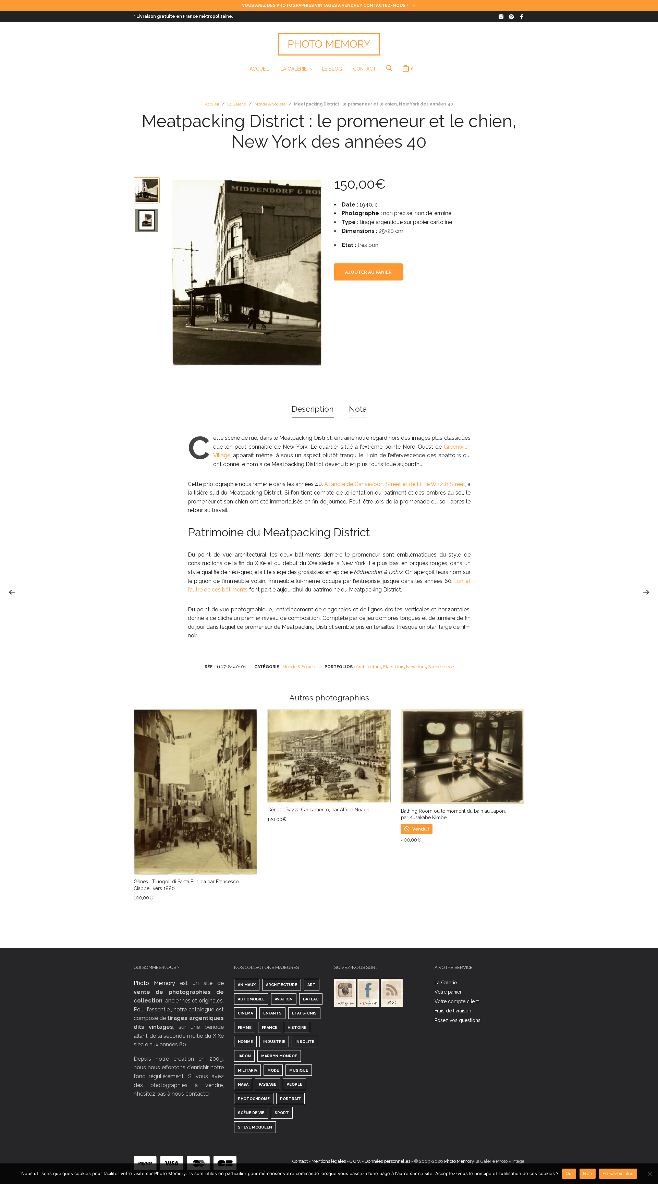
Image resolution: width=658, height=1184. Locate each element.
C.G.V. (355, 1161)
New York (416, 666)
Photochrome (254, 1099)
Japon (244, 1056)
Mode (273, 1070)
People (294, 1084)
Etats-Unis (393, 666)
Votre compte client (457, 1001)
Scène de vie (441, 666)
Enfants (272, 1013)
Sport (282, 1113)
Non (587, 1173)
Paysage (267, 1084)
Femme (245, 1027)
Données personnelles (387, 1161)
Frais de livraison (453, 1010)
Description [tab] (313, 408)
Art (311, 985)
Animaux (247, 985)
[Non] (649, 1173)
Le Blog (332, 69)
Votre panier (448, 992)
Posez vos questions (457, 1020)
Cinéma (245, 1013)
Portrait (290, 1099)
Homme (245, 1041)
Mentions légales (329, 1161)
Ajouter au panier (368, 272)
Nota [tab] (358, 408)
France (269, 1027)
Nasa (243, 1084)
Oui (569, 1173)
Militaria (247, 1070)
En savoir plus (618, 1173)
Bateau (311, 999)
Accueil (259, 69)
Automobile (251, 999)
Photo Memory (154, 983)
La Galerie (293, 69)
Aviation (284, 999)
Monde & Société (270, 104)
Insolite (304, 1041)
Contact (364, 69)
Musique (298, 1070)
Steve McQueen (255, 1127)
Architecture (368, 666)
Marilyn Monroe (279, 1056)
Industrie (274, 1041)
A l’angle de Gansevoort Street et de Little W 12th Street (394, 484)
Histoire (297, 1027)
